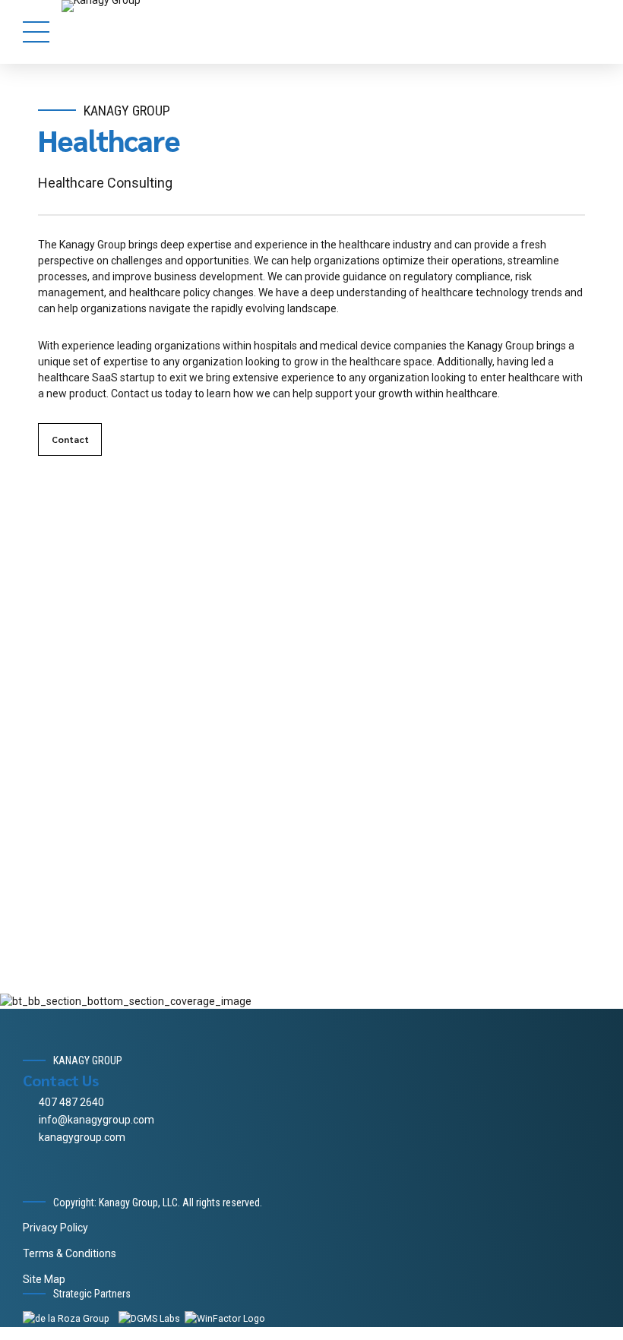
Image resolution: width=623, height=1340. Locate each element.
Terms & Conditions (69, 1253)
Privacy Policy (55, 1227)
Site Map (44, 1279)
